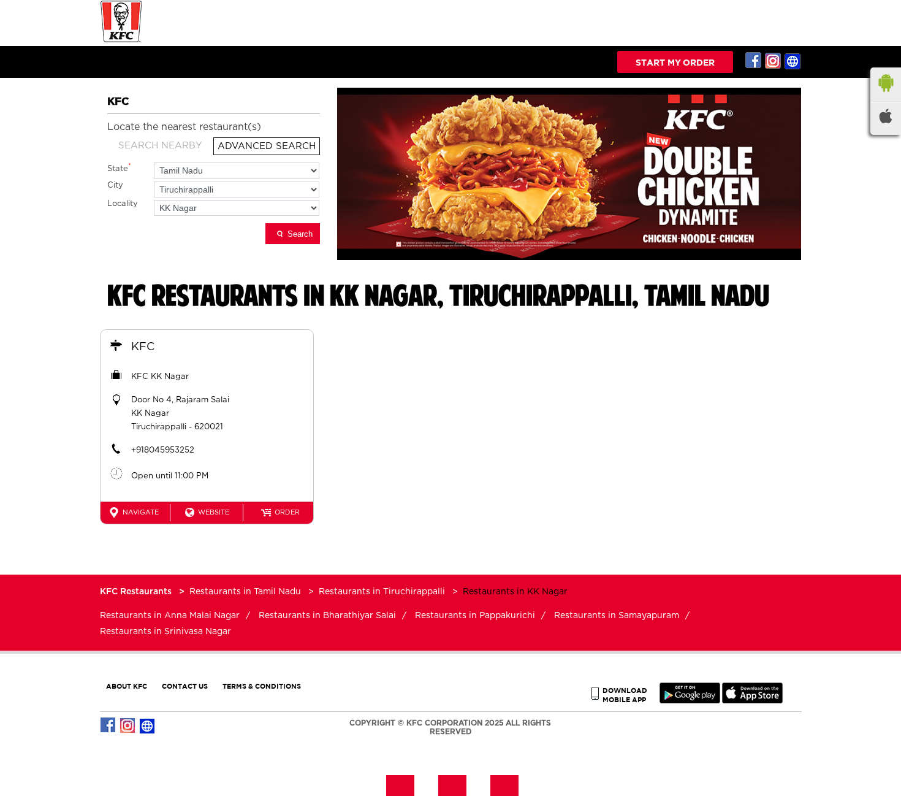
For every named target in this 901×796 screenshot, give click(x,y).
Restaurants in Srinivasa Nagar (165, 631)
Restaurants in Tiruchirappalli (382, 591)
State (119, 168)
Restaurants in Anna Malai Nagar (170, 615)
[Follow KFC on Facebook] (753, 60)
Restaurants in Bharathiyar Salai (327, 615)
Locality (122, 204)
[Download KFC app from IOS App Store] (752, 701)
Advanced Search (267, 146)
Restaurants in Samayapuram (616, 615)
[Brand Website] (793, 60)
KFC (142, 347)
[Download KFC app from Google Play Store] (690, 701)
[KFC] (121, 41)
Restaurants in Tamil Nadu (245, 591)
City (115, 185)
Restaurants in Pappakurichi (475, 615)
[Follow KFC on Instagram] (773, 60)
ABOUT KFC (126, 686)
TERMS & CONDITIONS (261, 686)
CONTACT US (185, 686)
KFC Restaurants (137, 591)
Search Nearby (160, 145)
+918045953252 (162, 450)
